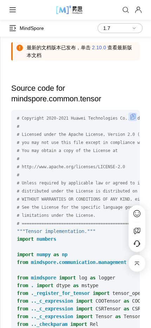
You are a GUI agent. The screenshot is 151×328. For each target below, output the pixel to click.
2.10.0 (99, 47)
